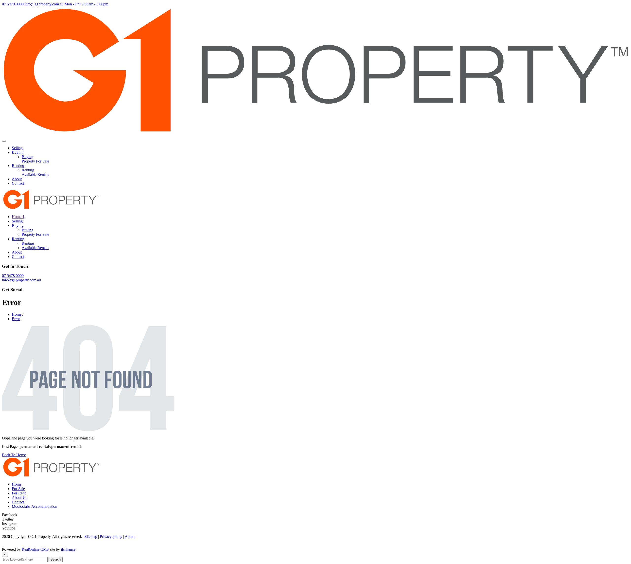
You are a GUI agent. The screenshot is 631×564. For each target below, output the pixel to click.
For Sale (18, 489)
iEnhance (68, 549)
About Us (19, 497)
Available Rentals (35, 174)
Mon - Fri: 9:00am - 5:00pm (86, 4)
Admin (130, 536)
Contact (18, 183)
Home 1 (18, 217)
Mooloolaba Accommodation (34, 506)
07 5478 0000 (13, 4)
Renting (18, 166)
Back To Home (14, 455)
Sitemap (91, 536)
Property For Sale (35, 161)
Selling (17, 148)
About (17, 179)
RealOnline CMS (35, 549)
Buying (17, 152)
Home (16, 314)
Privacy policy (111, 536)
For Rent (19, 493)
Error (16, 319)
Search (56, 559)
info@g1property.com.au (44, 4)
